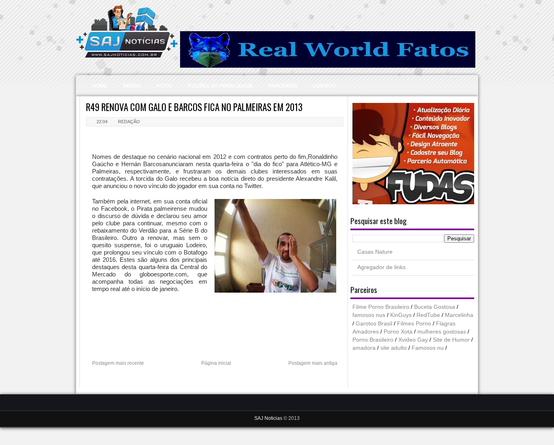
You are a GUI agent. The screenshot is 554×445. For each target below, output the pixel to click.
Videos (131, 86)
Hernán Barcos (141, 163)
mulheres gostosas (441, 332)
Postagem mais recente (118, 363)
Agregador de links (381, 267)
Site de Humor (451, 340)
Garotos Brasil (374, 324)
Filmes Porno (414, 324)
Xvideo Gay (413, 340)
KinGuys (401, 315)
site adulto (393, 348)
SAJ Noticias (268, 418)
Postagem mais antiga (312, 363)
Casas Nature (375, 252)
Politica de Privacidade (220, 86)
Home (99, 86)
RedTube (428, 315)
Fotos (164, 86)
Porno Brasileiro (372, 340)
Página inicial (216, 363)
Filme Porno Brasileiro (380, 307)
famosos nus (368, 315)
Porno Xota (398, 332)
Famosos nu (428, 348)
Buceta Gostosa (434, 307)
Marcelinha (459, 315)
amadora (364, 348)
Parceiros (282, 86)
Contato (324, 86)
